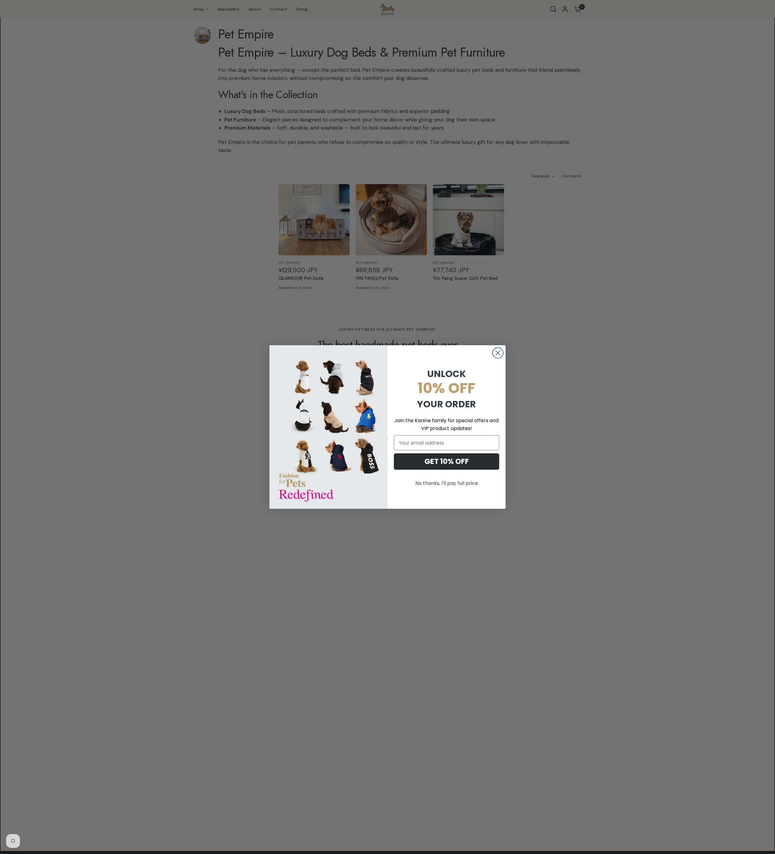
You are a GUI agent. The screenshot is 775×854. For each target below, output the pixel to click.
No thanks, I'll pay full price (446, 483)
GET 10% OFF (446, 461)
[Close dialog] (498, 353)
